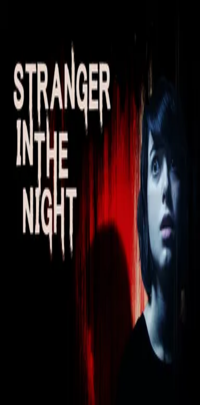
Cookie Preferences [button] (11, 317)
